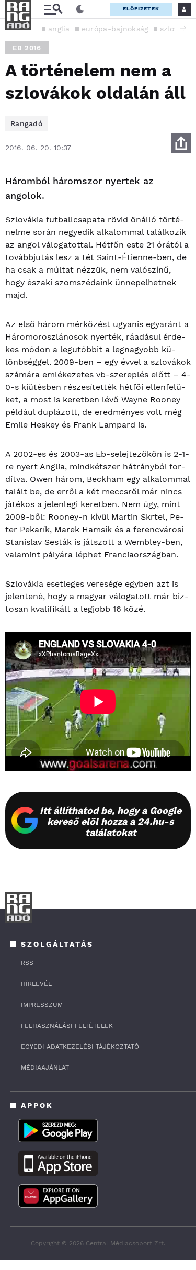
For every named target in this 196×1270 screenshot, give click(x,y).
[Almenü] (53, 9)
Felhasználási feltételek (67, 1025)
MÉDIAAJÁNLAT (45, 1067)
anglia (59, 29)
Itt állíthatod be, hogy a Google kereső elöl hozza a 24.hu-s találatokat (110, 821)
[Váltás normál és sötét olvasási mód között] (80, 9)
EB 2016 (27, 48)
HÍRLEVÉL (36, 983)
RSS (27, 962)
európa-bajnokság (115, 29)
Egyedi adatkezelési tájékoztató (80, 1046)
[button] (183, 28)
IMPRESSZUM (42, 1004)
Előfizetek (141, 9)
